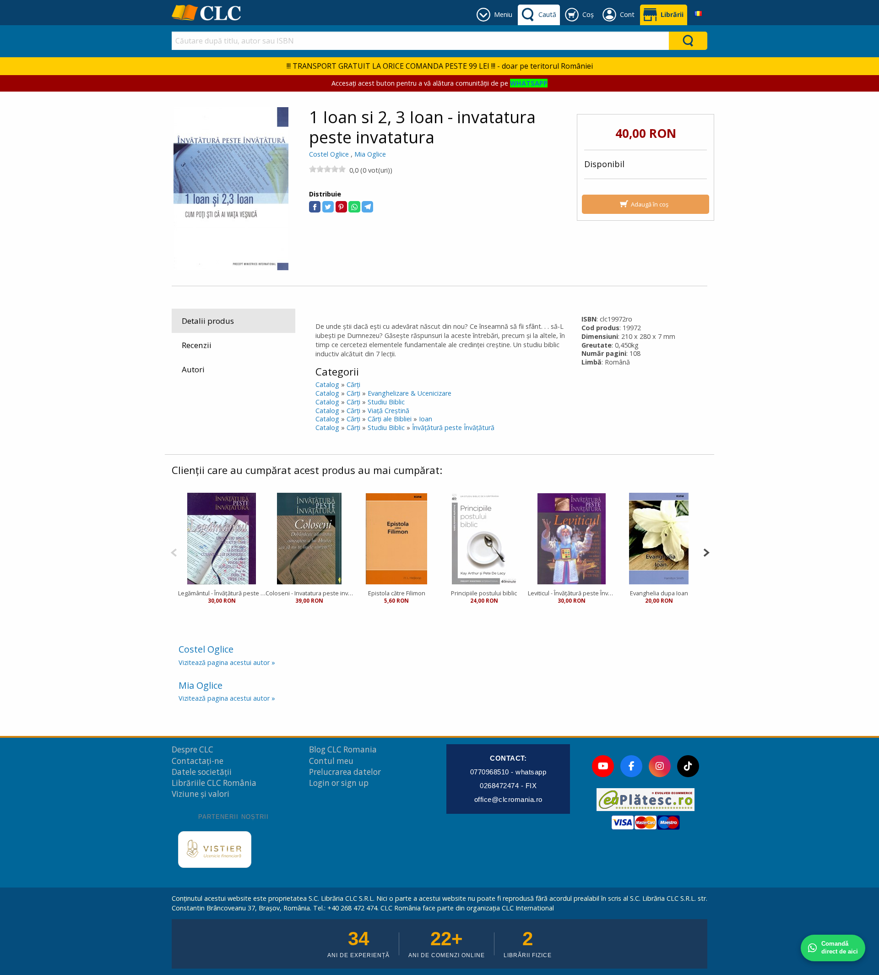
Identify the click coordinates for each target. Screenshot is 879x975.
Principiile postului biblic (484, 593)
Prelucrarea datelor (345, 772)
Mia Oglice (370, 154)
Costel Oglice (329, 154)
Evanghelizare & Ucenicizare (409, 393)
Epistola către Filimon (396, 593)
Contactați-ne (197, 761)
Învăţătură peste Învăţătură (453, 427)
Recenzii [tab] (197, 345)
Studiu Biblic (386, 402)
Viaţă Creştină (388, 410)
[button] (314, 206)
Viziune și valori (200, 794)
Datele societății (202, 772)
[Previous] (173, 551)
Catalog (327, 384)
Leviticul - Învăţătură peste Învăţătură (571, 593)
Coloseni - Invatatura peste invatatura (309, 593)
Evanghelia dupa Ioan (659, 593)
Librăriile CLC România (214, 783)
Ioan (425, 418)
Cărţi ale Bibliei (390, 418)
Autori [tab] (193, 369)
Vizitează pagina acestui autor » (227, 662)
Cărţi (353, 384)
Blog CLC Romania (343, 749)
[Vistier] (214, 849)
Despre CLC (192, 749)
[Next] (706, 551)
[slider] (327, 169)
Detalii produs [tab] (208, 321)
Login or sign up (339, 783)
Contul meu (331, 761)
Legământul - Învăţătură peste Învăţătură (222, 593)
